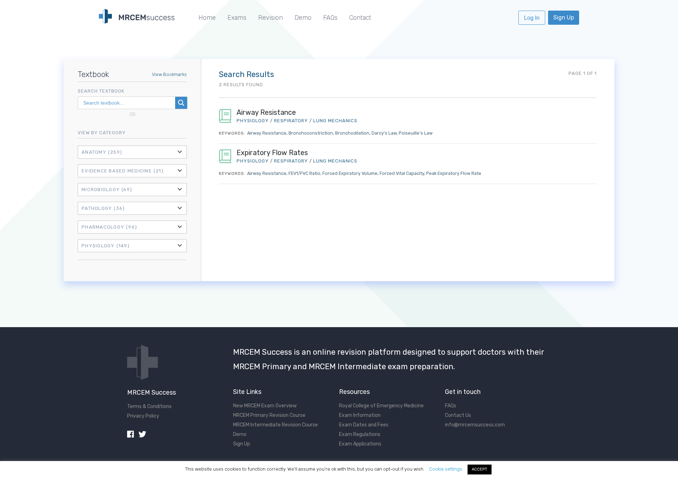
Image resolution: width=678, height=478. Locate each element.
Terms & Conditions (149, 406)
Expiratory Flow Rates (272, 153)
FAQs (330, 18)
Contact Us (458, 415)
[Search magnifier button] (181, 103)
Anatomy (102, 152)
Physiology (106, 245)
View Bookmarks (169, 74)
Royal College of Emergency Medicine (381, 406)
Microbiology (107, 189)
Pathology (103, 208)
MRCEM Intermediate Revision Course (275, 425)
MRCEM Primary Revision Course (269, 415)
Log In (532, 18)
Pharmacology (109, 227)
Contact (360, 18)
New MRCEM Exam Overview (265, 406)
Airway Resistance (266, 112)
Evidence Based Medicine (122, 170)
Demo (303, 18)
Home (207, 18)
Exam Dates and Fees (363, 425)
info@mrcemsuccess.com (475, 425)
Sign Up (563, 17)
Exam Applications (360, 444)
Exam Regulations (359, 434)
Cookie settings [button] (445, 469)
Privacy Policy (143, 416)
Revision (270, 18)
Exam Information (360, 415)
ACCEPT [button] (479, 469)
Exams (236, 18)
